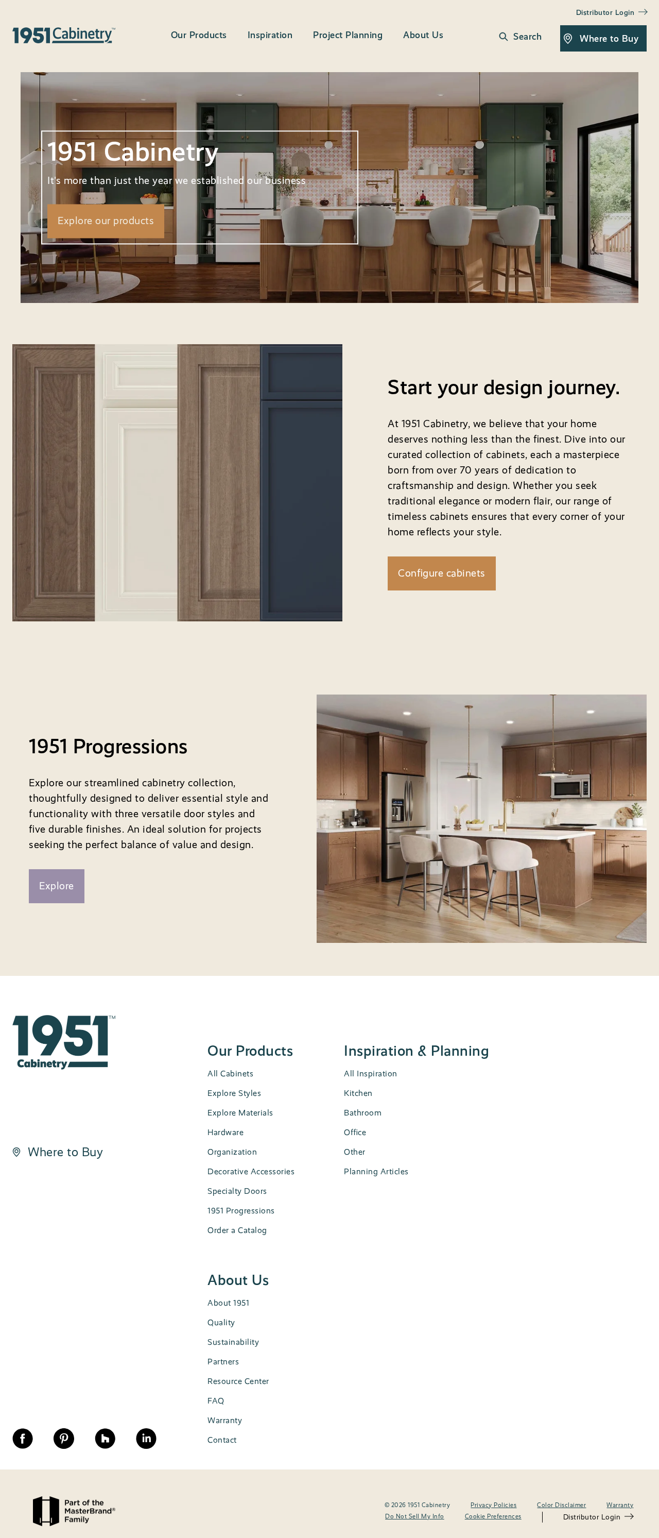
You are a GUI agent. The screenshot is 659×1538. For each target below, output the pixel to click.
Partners (223, 1361)
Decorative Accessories (250, 1171)
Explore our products (106, 221)
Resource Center (238, 1381)
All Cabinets (230, 1073)
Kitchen (358, 1093)
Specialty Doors (237, 1191)
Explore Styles (234, 1093)
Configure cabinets (441, 573)
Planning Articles (376, 1171)
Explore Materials (240, 1113)
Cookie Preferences (493, 1516)
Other (355, 1152)
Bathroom (362, 1113)
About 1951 (228, 1303)
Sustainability (233, 1342)
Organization (232, 1152)
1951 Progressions (241, 1210)
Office (355, 1132)
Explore (56, 886)
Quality (221, 1322)
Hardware (225, 1132)
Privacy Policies (493, 1505)
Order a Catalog (237, 1230)
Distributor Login (592, 1517)
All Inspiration (370, 1073)
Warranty (224, 1420)
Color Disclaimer (561, 1505)
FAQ (215, 1401)
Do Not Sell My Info (414, 1516)
